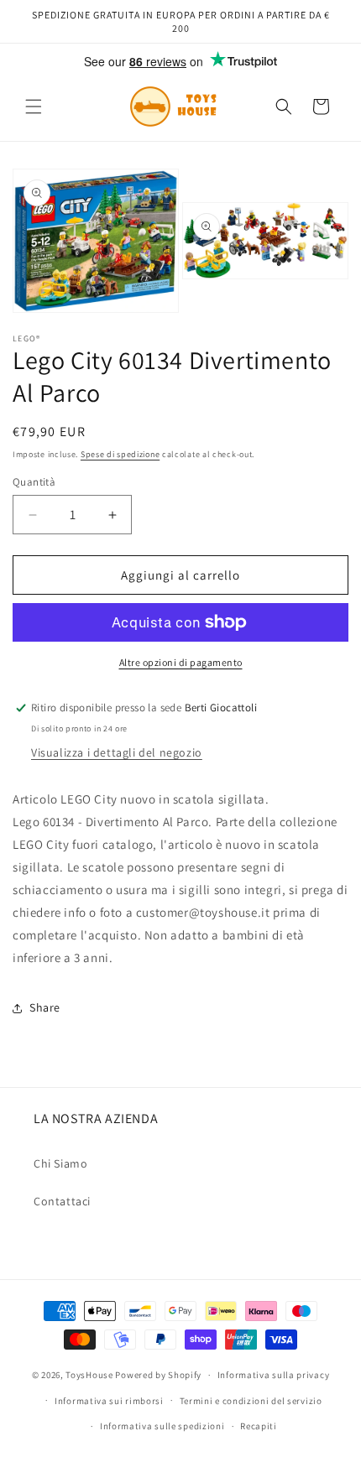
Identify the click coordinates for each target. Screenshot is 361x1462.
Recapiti (258, 1426)
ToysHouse (88, 1375)
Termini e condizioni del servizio (251, 1401)
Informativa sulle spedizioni (162, 1426)
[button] (33, 106)
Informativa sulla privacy (273, 1375)
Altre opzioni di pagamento (181, 662)
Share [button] (44, 1007)
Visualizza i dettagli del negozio (116, 752)
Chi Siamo (60, 1163)
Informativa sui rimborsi (109, 1401)
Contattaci (62, 1201)
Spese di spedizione (120, 454)
